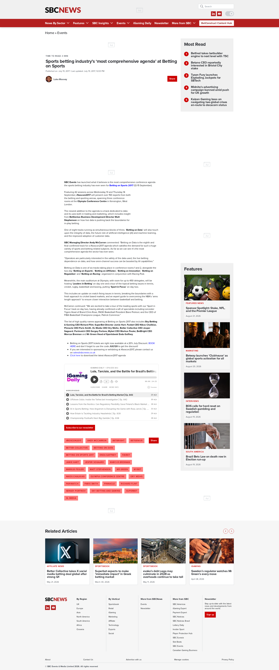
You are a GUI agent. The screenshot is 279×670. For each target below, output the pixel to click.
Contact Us (88, 659)
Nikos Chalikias (75, 476)
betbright (119, 440)
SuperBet (131, 490)
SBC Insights (100, 23)
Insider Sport (178, 629)
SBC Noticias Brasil (181, 620)
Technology (114, 625)
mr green (122, 469)
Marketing (113, 616)
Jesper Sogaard (94, 462)
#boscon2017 (73, 440)
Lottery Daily (178, 625)
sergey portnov (76, 490)
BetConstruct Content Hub (216, 23)
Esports (112, 629)
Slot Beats (177, 641)
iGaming (112, 612)
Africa (79, 625)
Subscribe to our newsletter (79, 427)
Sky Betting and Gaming (106, 490)
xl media (71, 498)
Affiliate (112, 620)
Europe (80, 608)
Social (111, 633)
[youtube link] (219, 13)
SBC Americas (179, 604)
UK (78, 604)
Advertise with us (134, 659)
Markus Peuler (75, 469)
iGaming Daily (142, 23)
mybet (137, 469)
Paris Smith (91, 483)
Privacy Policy (228, 659)
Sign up (210, 614)
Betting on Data (103, 447)
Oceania (80, 629)
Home (49, 32)
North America (83, 616)
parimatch (72, 483)
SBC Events (178, 646)
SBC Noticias (178, 616)
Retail (111, 608)
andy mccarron (96, 440)
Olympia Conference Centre (107, 476)
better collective (77, 447)
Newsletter (161, 23)
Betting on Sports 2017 (80, 454)
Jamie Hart (72, 462)
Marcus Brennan (120, 462)
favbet (126, 454)
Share (172, 78)
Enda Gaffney (108, 454)
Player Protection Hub (182, 633)
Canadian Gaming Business (185, 650)
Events (121, 23)
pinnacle (109, 483)
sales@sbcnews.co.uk (84, 352)
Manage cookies (181, 659)
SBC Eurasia (178, 637)
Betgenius (137, 440)
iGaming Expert (179, 608)
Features (78, 23)
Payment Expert (180, 612)
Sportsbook (114, 604)
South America (83, 620)
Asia (78, 612)
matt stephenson (100, 469)
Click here (75, 355)
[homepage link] (63, 10)
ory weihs (136, 476)
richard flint (129, 483)
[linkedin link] (213, 13)
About (47, 659)
